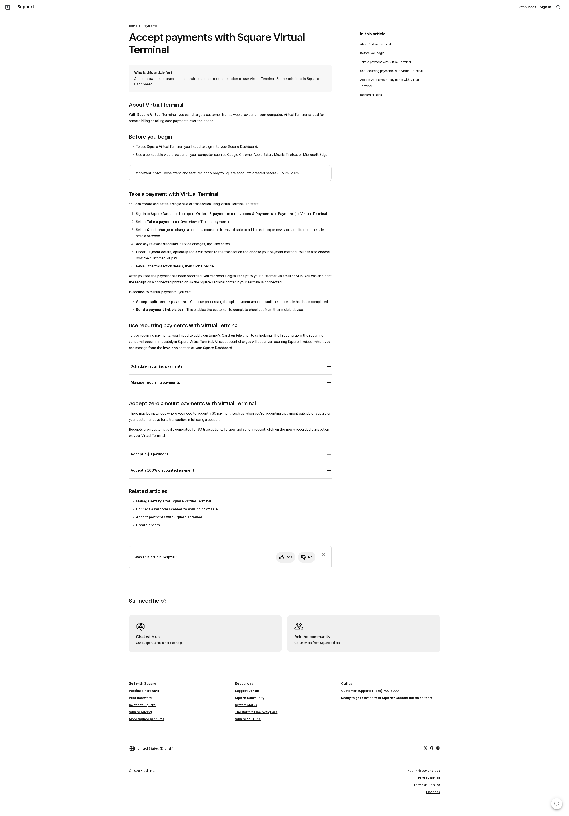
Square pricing (140, 712)
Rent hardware (140, 698)
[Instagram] (438, 748)
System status (246, 705)
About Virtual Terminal (376, 44)
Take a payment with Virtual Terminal (386, 62)
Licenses (433, 792)
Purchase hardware (144, 691)
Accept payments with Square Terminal (169, 517)
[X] (425, 748)
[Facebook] (431, 748)
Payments (150, 26)
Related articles (371, 95)
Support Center (247, 691)
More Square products (146, 719)
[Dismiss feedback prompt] (323, 554)
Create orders (148, 525)
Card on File (232, 335)
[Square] (7, 7)
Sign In (545, 7)
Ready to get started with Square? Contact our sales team (386, 698)
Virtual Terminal (313, 214)
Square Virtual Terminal (157, 115)
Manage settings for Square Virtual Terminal (173, 501)
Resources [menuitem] (527, 7)
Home (133, 26)
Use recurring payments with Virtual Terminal (391, 71)
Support (25, 6)
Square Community (249, 698)
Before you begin (372, 53)
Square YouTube (248, 719)
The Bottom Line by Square (256, 712)
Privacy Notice (429, 778)
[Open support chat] (556, 803)
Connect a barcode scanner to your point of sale (177, 509)
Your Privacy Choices (424, 770)
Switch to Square (142, 705)
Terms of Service (426, 785)
